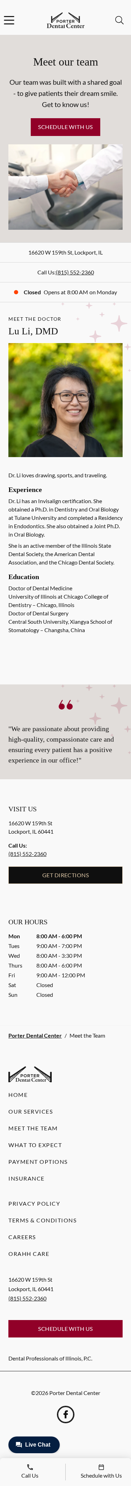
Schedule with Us (65, 126)
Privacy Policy (34, 1203)
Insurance (26, 1178)
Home (18, 1094)
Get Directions (65, 875)
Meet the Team (33, 1128)
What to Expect (35, 1145)
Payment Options (38, 1161)
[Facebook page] (65, 1414)
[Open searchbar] (119, 20)
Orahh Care (28, 1253)
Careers (22, 1237)
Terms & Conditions (42, 1220)
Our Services (30, 1111)
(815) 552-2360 (75, 272)
